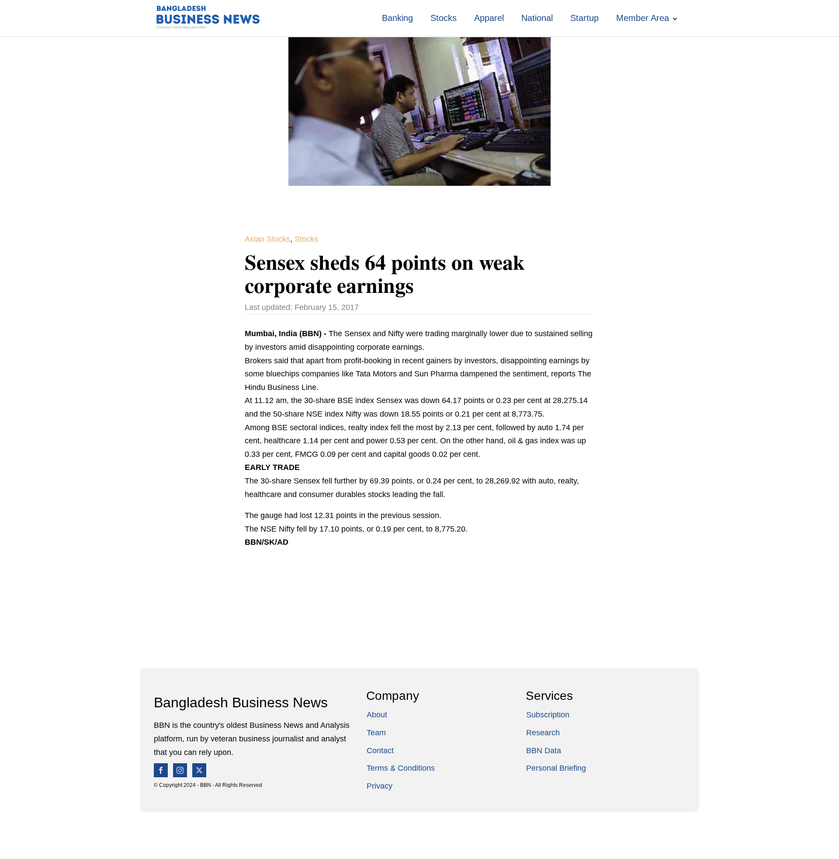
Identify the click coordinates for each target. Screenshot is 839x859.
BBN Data (543, 750)
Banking (397, 18)
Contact (380, 750)
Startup (584, 18)
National (537, 18)
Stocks (443, 18)
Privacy (379, 786)
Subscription (547, 714)
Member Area (642, 18)
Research (543, 732)
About (377, 714)
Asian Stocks (267, 239)
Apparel (489, 18)
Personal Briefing (556, 768)
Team (376, 732)
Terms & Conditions (401, 768)
